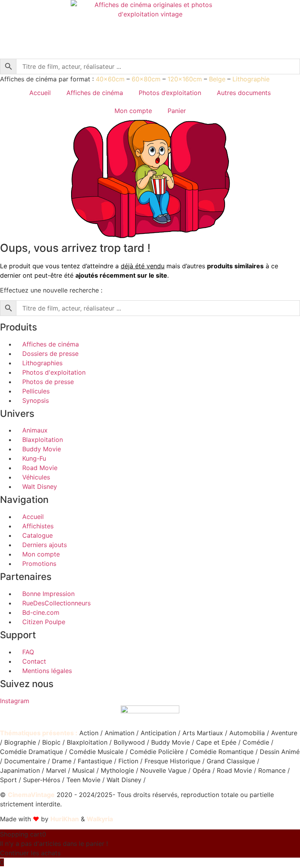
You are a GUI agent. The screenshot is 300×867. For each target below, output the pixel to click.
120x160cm (185, 79)
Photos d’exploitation (170, 93)
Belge (217, 79)
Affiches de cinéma (94, 93)
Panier (177, 111)
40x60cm (110, 79)
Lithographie (251, 79)
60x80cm (146, 79)
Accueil (40, 93)
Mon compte (133, 111)
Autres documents (244, 93)
